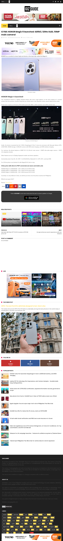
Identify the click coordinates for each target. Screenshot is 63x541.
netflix (30, 523)
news (31, 37)
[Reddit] (11, 186)
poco (4, 523)
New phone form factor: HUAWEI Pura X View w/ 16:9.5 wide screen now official (33, 396)
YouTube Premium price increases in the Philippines (10, 222)
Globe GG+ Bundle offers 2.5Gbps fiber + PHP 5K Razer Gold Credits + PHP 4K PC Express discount (31, 220)
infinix (41, 517)
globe (24, 213)
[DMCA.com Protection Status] (7, 507)
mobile (28, 37)
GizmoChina (9, 182)
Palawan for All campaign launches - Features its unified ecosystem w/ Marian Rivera (35, 433)
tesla (45, 529)
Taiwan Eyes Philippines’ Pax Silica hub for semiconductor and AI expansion (32, 441)
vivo (45, 514)
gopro (37, 529)
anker (4, 529)
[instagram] (55, 1)
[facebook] (53, 1)
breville (53, 529)
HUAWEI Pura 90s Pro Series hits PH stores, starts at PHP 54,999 (28, 411)
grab (44, 213)
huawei (5, 514)
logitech (27, 526)
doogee (17, 526)
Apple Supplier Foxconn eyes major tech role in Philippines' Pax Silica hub (31, 403)
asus (32, 517)
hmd (20, 529)
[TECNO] (31, 537)
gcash (39, 520)
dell (42, 526)
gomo (12, 529)
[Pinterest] (16, 186)
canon (39, 523)
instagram (51, 526)
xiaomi (35, 514)
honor (24, 37)
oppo (26, 514)
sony (22, 520)
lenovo (4, 520)
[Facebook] (7, 186)
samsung (16, 514)
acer (31, 520)
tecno (13, 520)
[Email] (20, 186)
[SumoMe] (24, 186)
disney (28, 529)
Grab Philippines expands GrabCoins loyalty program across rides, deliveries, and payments (51, 220)
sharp (22, 523)
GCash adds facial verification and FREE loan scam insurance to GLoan (31, 418)
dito (48, 520)
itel (47, 523)
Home (4, 26)
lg (49, 517)
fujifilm (13, 523)
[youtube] (61, 1)
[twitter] (58, 1)
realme (5, 517)
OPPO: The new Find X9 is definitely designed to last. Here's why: (23, 306)
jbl (35, 526)
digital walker (6, 526)
